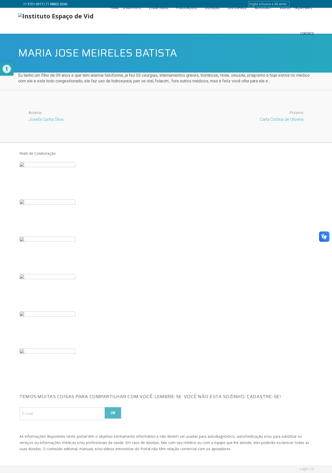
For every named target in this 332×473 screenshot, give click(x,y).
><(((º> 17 (306, 469)
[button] (6, 69)
